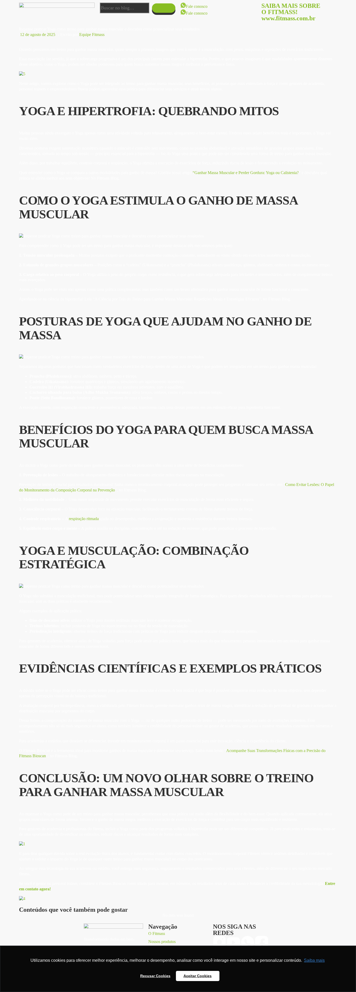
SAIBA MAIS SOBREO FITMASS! (290, 8)
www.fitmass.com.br (288, 18)
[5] (22, 74)
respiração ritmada (84, 518)
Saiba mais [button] (314, 960)
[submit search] (163, 8)
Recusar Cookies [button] (155, 976)
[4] (22, 898)
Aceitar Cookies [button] (197, 976)
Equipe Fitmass (92, 34)
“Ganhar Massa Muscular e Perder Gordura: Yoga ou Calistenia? (246, 172)
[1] (22, 844)
